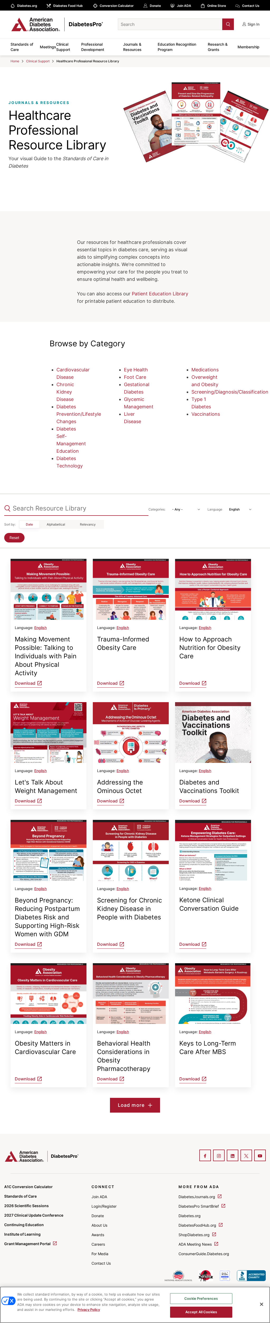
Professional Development (92, 47)
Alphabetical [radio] (56, 524)
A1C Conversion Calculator (28, 1186)
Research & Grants (218, 47)
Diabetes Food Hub (68, 6)
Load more (131, 1105)
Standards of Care (22, 47)
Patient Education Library (160, 293)
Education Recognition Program (177, 47)
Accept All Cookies (201, 1312)
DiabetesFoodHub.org (198, 1225)
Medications (205, 369)
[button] (217, 24)
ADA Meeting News (196, 1244)
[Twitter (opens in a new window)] (246, 1156)
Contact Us (250, 6)
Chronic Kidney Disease (65, 392)
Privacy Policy (89, 1309)
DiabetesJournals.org (197, 1196)
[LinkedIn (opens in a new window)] (232, 1156)
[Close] (261, 1304)
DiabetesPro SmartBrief (199, 1206)
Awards (97, 1234)
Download (25, 683)
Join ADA (184, 6)
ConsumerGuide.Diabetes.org (204, 1253)
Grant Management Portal (27, 1243)
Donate (155, 6)
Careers (98, 1244)
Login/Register (104, 1206)
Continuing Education (24, 1224)
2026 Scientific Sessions (26, 1205)
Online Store (216, 6)
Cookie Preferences (201, 1298)
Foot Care (135, 377)
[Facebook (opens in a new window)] (205, 1156)
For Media (99, 1253)
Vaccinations (205, 414)
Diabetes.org (27, 6)
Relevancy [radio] (88, 524)
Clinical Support (63, 47)
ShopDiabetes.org (195, 1234)
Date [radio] (29, 524)
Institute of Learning (22, 1234)
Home (15, 61)
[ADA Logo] (52, 24)
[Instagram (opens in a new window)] (219, 1156)
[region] (135, 1305)
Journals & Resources (132, 47)
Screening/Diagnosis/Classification (229, 392)
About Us (99, 1225)
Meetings (48, 47)
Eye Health (136, 369)
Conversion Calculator (117, 6)
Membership (248, 47)
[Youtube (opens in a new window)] (260, 1156)
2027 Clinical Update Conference (33, 1215)
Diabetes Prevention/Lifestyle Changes (78, 414)
